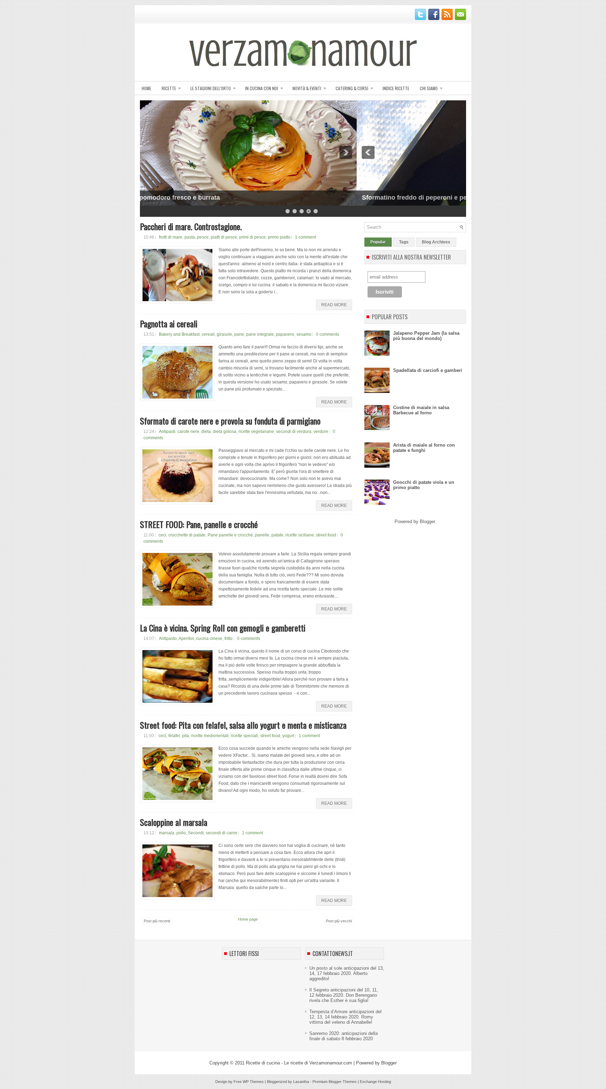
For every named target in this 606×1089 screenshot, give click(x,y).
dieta (206, 431)
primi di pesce (252, 237)
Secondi (196, 832)
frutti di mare (170, 237)
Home (146, 88)
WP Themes (253, 1082)
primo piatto (279, 237)
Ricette (171, 88)
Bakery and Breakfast (179, 334)
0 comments (327, 334)
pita (185, 735)
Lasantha (301, 1082)
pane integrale (260, 334)
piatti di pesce (224, 237)
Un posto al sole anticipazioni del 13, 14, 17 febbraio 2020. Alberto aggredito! (346, 973)
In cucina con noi (264, 88)
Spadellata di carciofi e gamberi (427, 370)
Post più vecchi (339, 921)
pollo (181, 832)
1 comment (305, 237)
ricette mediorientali (210, 735)
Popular (378, 242)
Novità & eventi (309, 88)
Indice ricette (396, 88)
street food (326, 535)
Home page (248, 919)
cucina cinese (209, 638)
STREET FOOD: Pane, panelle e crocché (199, 524)
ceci (162, 535)
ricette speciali (244, 735)
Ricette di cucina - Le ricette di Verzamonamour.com (299, 1062)
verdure (321, 431)
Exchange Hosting (375, 1082)
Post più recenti (157, 921)
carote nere (188, 431)
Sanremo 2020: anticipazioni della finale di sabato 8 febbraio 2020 (343, 1036)
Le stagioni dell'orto (212, 88)
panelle (262, 535)
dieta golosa (224, 431)
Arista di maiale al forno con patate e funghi (424, 447)
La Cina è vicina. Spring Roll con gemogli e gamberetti (222, 627)
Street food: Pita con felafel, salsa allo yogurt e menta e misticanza (243, 725)
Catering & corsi (354, 88)
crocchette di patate (187, 535)
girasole (224, 334)
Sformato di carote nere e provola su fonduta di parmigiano (230, 420)
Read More (334, 304)
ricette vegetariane (256, 431)
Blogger (427, 521)
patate (277, 535)
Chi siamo (431, 88)
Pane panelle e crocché (230, 535)
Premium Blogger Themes (334, 1082)
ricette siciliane (299, 535)
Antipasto (168, 638)
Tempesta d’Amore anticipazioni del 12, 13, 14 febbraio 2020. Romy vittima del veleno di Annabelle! (345, 1017)
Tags (404, 242)
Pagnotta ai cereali (168, 323)
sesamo (303, 334)
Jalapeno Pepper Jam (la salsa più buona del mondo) (426, 335)
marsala (166, 832)
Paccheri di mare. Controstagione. (191, 226)
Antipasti (167, 431)
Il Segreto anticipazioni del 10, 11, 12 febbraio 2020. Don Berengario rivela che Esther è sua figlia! (343, 995)
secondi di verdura (293, 431)
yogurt (288, 735)
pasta (189, 237)
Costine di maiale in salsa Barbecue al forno (421, 410)
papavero (285, 334)
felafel (174, 735)
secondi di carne (221, 832)
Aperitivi (186, 638)
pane (239, 334)
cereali (208, 334)
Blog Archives (436, 242)
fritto (228, 638)
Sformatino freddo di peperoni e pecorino (207, 197)
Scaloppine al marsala (173, 822)
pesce (203, 237)
